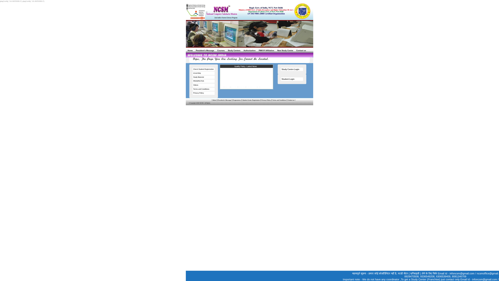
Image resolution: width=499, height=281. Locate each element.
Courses (221, 50)
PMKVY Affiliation (266, 50)
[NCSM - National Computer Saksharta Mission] (212, 11)
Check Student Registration (203, 69)
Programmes (237, 100)
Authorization (250, 50)
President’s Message (205, 50)
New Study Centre (285, 50)
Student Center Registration (251, 100)
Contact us (301, 50)
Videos (195, 85)
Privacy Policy (198, 93)
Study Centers (234, 50)
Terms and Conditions (201, 89)
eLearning (197, 73)
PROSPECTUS (198, 81)
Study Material (198, 77)
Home (190, 50)
